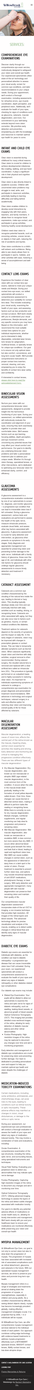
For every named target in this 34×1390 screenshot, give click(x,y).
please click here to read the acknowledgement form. (13, 381)
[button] (32, 5)
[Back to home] (13, 5)
